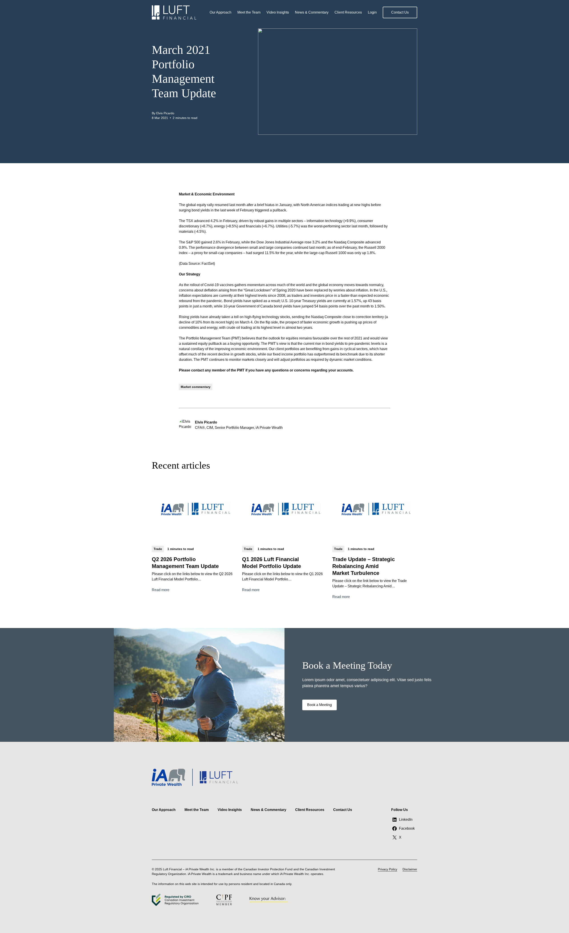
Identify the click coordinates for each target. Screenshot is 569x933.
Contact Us (400, 12)
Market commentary (195, 387)
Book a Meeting (319, 705)
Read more (160, 590)
